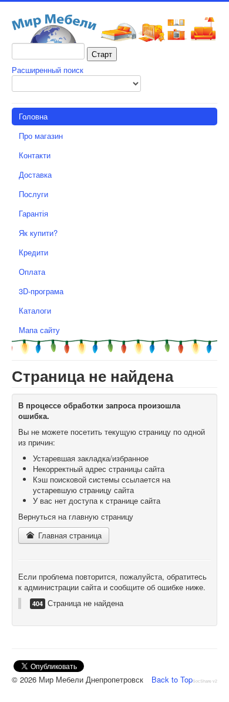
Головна (33, 116)
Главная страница (69, 535)
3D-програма (41, 291)
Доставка (35, 174)
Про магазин (41, 135)
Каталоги (35, 310)
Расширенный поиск (47, 69)
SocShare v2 (205, 681)
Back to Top (172, 679)
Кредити (33, 252)
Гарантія (33, 213)
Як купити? (38, 232)
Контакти (34, 155)
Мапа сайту (39, 329)
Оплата (32, 271)
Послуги (33, 193)
